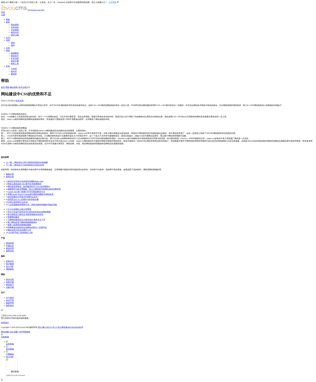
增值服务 (10, 269)
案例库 (14, 74)
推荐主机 (10, 251)
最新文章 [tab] (10, 174)
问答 (8, 48)
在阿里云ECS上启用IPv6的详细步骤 (23, 199)
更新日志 (10, 261)
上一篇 (27, 162)
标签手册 (10, 282)
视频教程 (15, 53)
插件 (13, 45)
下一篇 (25, 165)
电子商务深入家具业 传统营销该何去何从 (25, 214)
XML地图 (13, 332)
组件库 (14, 71)
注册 (3, 15)
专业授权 (15, 30)
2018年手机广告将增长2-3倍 (20, 233)
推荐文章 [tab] (10, 177)
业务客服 (10, 344)
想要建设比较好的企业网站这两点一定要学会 (27, 227)
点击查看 (112, 2)
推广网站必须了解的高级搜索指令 (22, 222)
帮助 (8, 51)
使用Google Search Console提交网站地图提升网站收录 (30, 194)
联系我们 (5, 323)
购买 (8, 22)
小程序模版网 (24, 332)
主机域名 (15, 27)
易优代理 (15, 32)
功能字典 (10, 287)
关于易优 (10, 298)
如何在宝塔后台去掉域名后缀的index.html (25, 181)
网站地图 (5, 332)
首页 (3, 87)
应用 (8, 40)
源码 (13, 43)
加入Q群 (9, 266)
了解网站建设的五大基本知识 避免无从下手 (26, 220)
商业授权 (15, 25)
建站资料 (14, 87)
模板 (8, 19)
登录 (3, 12)
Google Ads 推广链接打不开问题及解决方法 (26, 192)
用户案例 (10, 264)
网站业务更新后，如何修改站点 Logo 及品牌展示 (28, 186)
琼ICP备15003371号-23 (47, 327)
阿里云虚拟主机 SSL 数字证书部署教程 (24, 184)
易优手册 (15, 61)
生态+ (8, 38)
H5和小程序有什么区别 (17, 202)
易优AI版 (15, 35)
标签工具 (15, 64)
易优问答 (10, 280)
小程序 (14, 69)
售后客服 (10, 349)
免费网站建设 (13, 217)
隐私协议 (10, 305)
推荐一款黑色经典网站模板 (19, 225)
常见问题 (15, 58)
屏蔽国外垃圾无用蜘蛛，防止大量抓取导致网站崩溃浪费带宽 (34, 189)
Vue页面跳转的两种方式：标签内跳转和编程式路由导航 (32, 205)
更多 (8, 66)
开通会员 (10, 246)
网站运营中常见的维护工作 (19, 230)
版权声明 (10, 303)
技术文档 (22, 87)
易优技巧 (15, 56)
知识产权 (10, 300)
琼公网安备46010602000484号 (70, 327)
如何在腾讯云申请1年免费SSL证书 (22, 197)
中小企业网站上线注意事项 (19, 209)
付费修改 (10, 354)
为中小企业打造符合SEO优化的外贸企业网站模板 (29, 212)
